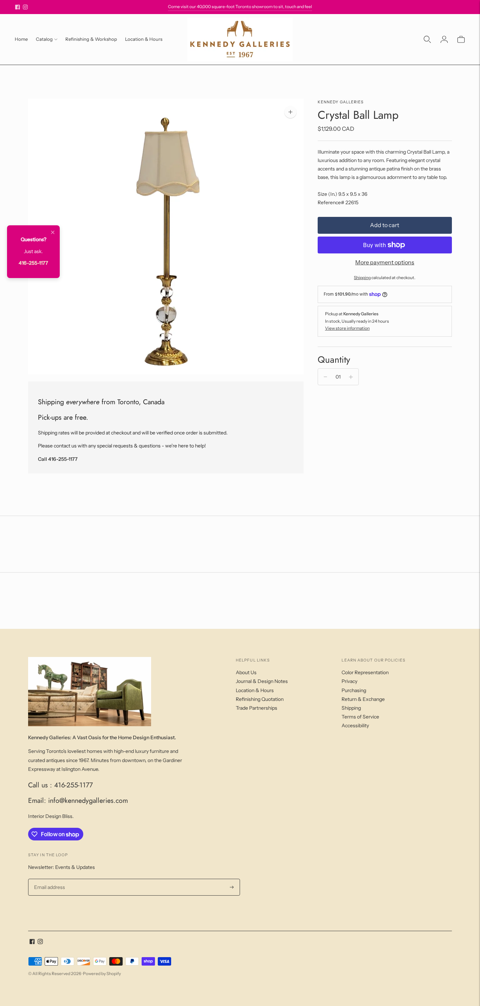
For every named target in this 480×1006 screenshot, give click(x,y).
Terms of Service (360, 717)
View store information (347, 328)
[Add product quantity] (350, 377)
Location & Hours (143, 39)
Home (21, 39)
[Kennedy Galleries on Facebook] (17, 7)
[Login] (444, 39)
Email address (48, 879)
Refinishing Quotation (260, 699)
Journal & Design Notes (262, 681)
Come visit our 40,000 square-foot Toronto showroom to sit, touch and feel (240, 6)
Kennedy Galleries (341, 101)
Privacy (349, 681)
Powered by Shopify (102, 973)
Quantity (334, 359)
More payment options (384, 262)
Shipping (362, 277)
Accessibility (355, 725)
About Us (246, 672)
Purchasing (354, 690)
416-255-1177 (33, 263)
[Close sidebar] (52, 233)
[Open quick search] (427, 39)
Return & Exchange (363, 699)
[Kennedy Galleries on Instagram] (25, 7)
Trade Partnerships (256, 708)
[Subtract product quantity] (325, 377)
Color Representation (365, 672)
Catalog (44, 39)
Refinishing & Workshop (91, 39)
